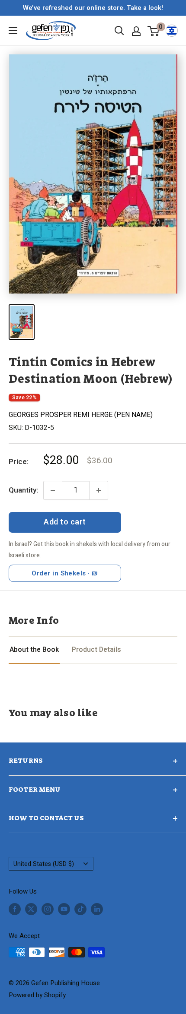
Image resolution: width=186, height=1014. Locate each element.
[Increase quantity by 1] (99, 490)
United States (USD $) (43, 864)
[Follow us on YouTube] (64, 909)
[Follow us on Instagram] (48, 909)
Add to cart (65, 522)
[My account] (136, 31)
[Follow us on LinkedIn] (97, 909)
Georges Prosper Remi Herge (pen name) (81, 415)
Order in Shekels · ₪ (65, 573)
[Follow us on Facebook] (15, 909)
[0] (153, 30)
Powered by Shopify (37, 995)
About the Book (34, 650)
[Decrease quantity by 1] (53, 490)
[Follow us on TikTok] (80, 909)
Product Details (96, 650)
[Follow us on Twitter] (31, 909)
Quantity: (23, 490)
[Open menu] (13, 30)
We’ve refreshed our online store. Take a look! (93, 8)
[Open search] (119, 30)
